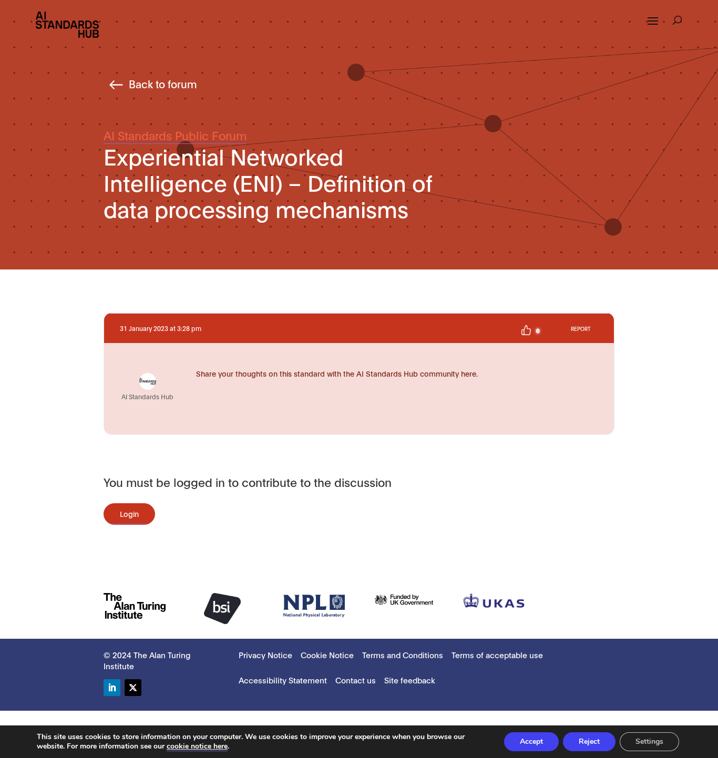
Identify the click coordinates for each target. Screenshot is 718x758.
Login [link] (129, 513)
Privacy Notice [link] (265, 654)
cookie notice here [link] (197, 746)
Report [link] (580, 328)
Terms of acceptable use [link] (497, 654)
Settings (649, 741)
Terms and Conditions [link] (402, 654)
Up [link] (526, 330)
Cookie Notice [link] (327, 654)
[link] (67, 23)
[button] (652, 28)
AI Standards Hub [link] (147, 396)
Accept (531, 741)
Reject (589, 741)
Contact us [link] (355, 679)
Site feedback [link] (409, 679)
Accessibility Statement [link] (283, 679)
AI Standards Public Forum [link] (175, 135)
